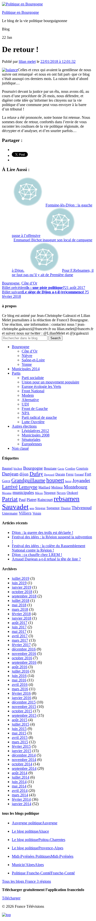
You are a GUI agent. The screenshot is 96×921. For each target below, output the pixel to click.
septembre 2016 (24, 662)
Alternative (30, 400)
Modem (28, 395)
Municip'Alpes (28, 865)
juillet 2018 (20, 600)
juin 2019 (19, 583)
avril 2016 (20, 684)
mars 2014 (20, 795)
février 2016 (21, 693)
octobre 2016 (22, 658)
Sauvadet (15, 507)
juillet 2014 (20, 777)
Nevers (61, 493)
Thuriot (66, 508)
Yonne (27, 364)
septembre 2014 (24, 768)
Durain (60, 474)
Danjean (10, 473)
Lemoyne (28, 486)
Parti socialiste (33, 378)
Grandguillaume (28, 480)
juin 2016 (19, 676)
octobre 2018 (22, 592)
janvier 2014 (21, 804)
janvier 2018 (21, 618)
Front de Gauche (35, 408)
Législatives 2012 (35, 431)
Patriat (10, 499)
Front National (33, 391)
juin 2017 (19, 627)
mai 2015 (19, 733)
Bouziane (50, 468)
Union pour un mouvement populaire (50, 382)
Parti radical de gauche (39, 417)
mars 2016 (20, 689)
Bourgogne (10, 283)
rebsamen (67, 498)
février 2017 (21, 645)
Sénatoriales (31, 439)
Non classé (20, 448)
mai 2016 (19, 680)
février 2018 (21, 614)
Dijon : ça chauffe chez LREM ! (37, 555)
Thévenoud (82, 507)
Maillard (44, 487)
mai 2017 (19, 631)
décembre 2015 (24, 702)
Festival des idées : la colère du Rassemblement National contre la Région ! (48, 548)
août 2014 (19, 773)
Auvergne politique (34, 823)
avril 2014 (20, 790)
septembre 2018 (24, 596)
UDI (25, 404)
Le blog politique (30, 831)
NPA (26, 413)
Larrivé (10, 487)
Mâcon (39, 493)
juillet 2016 (20, 671)
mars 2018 (20, 609)
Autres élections (24, 426)
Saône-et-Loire (33, 360)
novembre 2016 (24, 653)
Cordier (70, 468)
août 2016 (19, 667)
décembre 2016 (24, 649)
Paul (22, 500)
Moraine (7, 493)
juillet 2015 (20, 724)
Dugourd (49, 474)
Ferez (70, 474)
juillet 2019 (20, 578)
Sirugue (40, 508)
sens (32, 508)
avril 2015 (20, 737)
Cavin (61, 468)
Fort (88, 474)
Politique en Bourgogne (20, 12)
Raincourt (45, 500)
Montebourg (75, 486)
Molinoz (57, 487)
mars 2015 (20, 742)
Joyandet (81, 480)
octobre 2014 (22, 764)
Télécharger (11, 898)
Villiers (25, 513)
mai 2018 (19, 605)
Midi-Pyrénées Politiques (42, 856)
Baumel (7, 468)
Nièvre (27, 355)
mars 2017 (20, 640)
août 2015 (19, 720)
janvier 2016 (21, 698)
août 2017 (19, 623)
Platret (31, 500)
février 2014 (21, 799)
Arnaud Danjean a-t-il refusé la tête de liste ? (46, 559)
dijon (24, 474)
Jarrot (68, 481)
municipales (23, 492)
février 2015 (21, 746)
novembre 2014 (24, 760)
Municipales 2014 (26, 369)
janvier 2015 (21, 751)
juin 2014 (19, 782)
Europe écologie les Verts (41, 386)
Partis (16, 373)
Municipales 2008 (35, 435)
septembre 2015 (24, 715)
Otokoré (72, 493)
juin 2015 (19, 729)
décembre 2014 (24, 755)
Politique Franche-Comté (43, 873)
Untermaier (10, 513)
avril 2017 (20, 636)
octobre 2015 (22, 711)
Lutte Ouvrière (33, 422)
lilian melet (27, 61)
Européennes (32, 444)
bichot (18, 468)
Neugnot (50, 493)
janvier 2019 (21, 587)
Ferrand (79, 474)
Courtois (82, 468)
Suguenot (53, 508)
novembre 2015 (24, 706)
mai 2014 (19, 786)
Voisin (36, 513)
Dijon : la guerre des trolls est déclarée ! (42, 532)
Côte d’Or (29, 283)
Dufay (36, 474)
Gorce (6, 481)
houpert (55, 480)
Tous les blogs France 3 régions (26, 881)
